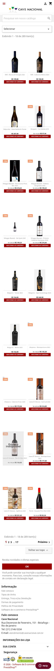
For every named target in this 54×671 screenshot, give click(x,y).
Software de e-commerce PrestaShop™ (20, 609)
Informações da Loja (16, 640)
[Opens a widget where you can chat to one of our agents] (43, 666)
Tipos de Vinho (8, 594)
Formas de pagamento (12, 602)
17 (17, 542)
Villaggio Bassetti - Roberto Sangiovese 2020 (40, 185)
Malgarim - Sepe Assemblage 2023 (40, 293)
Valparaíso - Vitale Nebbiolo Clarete (14, 129)
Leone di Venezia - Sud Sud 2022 (39, 402)
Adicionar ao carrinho (14, 82)
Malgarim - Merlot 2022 (14, 347)
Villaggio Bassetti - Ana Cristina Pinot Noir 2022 (15, 185)
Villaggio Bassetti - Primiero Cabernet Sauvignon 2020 (40, 239)
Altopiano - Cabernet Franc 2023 (14, 402)
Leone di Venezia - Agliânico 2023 (15, 511)
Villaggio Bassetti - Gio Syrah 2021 (15, 238)
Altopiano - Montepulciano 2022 (39, 347)
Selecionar (27, 29)
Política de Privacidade (12, 606)
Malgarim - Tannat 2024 (15, 293)
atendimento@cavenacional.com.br (26, 633)
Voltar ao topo (38, 550)
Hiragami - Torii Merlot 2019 (40, 129)
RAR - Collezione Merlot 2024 (40, 75)
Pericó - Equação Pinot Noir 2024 (39, 511)
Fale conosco (7, 590)
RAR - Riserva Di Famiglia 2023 (15, 75)
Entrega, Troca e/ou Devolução (16, 598)
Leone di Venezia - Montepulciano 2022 (40, 457)
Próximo (44, 542)
